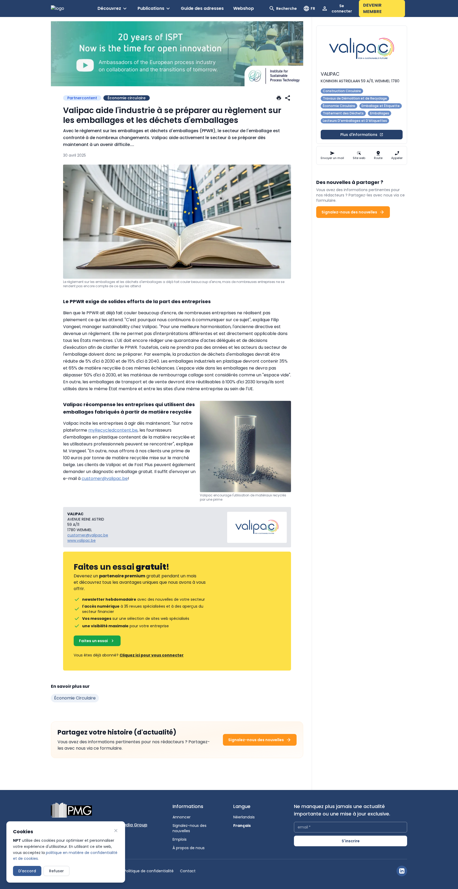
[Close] (115, 830)
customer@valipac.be (105, 478)
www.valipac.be (81, 540)
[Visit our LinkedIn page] (402, 871)
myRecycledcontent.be (113, 430)
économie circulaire (75, 698)
